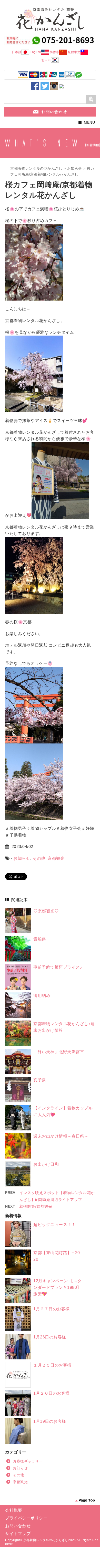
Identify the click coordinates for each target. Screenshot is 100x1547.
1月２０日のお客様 (51, 1393)
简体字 (54, 52)
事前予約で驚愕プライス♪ (57, 967)
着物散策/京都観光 (35, 1206)
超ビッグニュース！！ (54, 1224)
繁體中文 (74, 52)
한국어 (46, 60)
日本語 (17, 52)
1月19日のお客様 (49, 1421)
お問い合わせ (18, 1526)
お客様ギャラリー (28, 1461)
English (35, 52)
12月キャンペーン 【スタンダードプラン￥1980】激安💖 (57, 1287)
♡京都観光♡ (46, 911)
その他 (39, 858)
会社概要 (13, 1510)
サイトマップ (18, 1533)
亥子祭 (39, 1080)
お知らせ (74, 168)
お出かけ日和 (46, 1164)
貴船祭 (39, 939)
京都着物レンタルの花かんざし (36, 168)
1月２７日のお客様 (51, 1309)
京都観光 (56, 858)
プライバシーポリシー (26, 1518)
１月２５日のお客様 (52, 1365)
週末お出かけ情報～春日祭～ (60, 1136)
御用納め (41, 995)
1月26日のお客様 (49, 1337)
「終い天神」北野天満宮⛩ (58, 1052)
